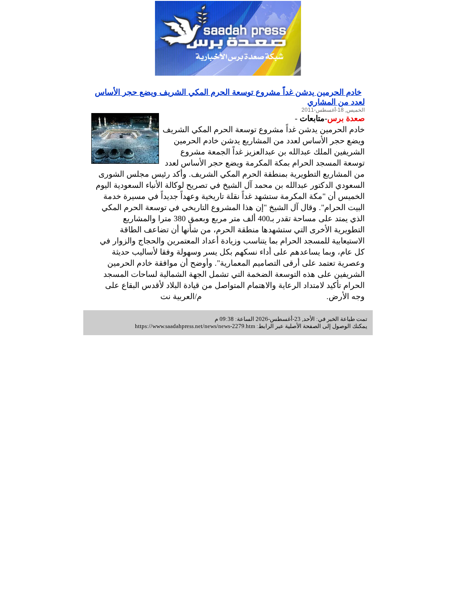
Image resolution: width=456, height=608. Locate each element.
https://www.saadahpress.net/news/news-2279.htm (195, 326)
